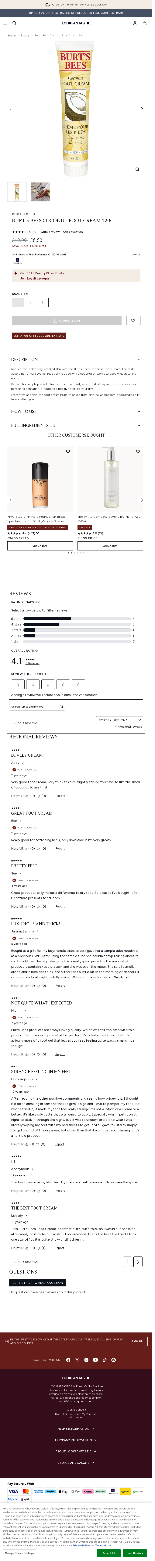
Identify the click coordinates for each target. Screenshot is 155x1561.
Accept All (109, 1553)
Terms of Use (103, 1545)
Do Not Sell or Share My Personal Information (76, 1416)
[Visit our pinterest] (113, 1360)
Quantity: (20, 294)
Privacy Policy (81, 1545)
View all (135, 254)
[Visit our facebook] (68, 1360)
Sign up (137, 1341)
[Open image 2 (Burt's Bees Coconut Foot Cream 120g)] (40, 191)
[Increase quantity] (43, 302)
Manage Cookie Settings (19, 1553)
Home (12, 35)
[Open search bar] (14, 23)
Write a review (50, 232)
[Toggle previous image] (10, 109)
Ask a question (73, 232)
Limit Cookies (135, 1553)
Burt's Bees (23, 214)
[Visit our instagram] (86, 1360)
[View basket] (144, 23)
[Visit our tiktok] (104, 1360)
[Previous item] (10, 500)
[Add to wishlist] (133, 320)
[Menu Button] (5, 23)
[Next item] (142, 500)
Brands (25, 35)
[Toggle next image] (142, 109)
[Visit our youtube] (95, 1360)
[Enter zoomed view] (137, 169)
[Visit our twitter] (77, 1360)
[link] (134, 23)
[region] (76, 1532)
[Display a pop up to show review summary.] (38, 533)
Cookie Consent (76, 1409)
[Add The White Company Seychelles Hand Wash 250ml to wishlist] (138, 451)
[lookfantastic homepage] (76, 23)
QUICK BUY (40, 545)
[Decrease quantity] (18, 302)
